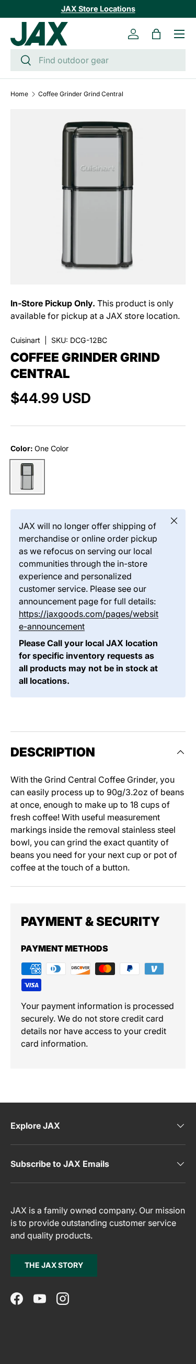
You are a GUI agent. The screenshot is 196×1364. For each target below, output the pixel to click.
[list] (98, 197)
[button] (156, 33)
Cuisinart (25, 340)
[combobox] (98, 60)
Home (19, 94)
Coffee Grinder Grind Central (80, 94)
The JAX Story (54, 1264)
